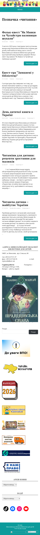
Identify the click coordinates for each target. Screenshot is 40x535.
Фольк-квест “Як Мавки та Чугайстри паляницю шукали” (19, 35)
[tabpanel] (20, 299)
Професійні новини (20, 118)
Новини (12, 41)
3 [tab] (12, 320)
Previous (3, 299)
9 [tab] (31, 320)
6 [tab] (22, 320)
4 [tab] (15, 320)
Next (37, 299)
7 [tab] (25, 320)
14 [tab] (17, 323)
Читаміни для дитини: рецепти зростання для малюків (19, 158)
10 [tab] (35, 320)
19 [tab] (33, 323)
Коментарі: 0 (19, 41)
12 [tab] (10, 323)
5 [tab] (18, 320)
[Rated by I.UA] (18, 532)
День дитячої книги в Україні (17, 113)
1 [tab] (5, 320)
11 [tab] (38, 320)
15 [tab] (20, 323)
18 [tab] (30, 323)
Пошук (4, 329)
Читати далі (30, 63)
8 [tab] (28, 320)
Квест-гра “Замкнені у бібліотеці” (18, 74)
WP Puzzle (23, 528)
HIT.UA (29, 531)
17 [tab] (26, 323)
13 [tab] (13, 323)
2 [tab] (9, 320)
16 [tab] (23, 323)
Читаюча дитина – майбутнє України (15, 203)
